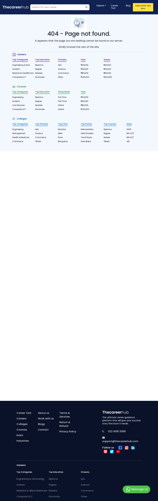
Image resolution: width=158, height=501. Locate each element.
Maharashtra (87, 129)
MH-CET (130, 133)
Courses (21, 87)
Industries (23, 441)
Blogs (41, 424)
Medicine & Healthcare (21, 73)
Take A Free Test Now (143, 7)
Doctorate (39, 77)
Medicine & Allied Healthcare (31, 491)
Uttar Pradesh (87, 133)
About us (43, 413)
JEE (128, 141)
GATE (129, 129)
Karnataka (86, 141)
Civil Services (18, 105)
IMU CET (130, 137)
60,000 (85, 69)
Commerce (63, 73)
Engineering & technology (30, 479)
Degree (38, 69)
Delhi (60, 133)
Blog (128, 6)
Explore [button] (100, 6)
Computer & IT (19, 77)
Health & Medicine (20, 137)
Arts (60, 65)
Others (38, 141)
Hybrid (61, 109)
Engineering (17, 97)
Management (18, 133)
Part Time (62, 101)
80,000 (85, 73)
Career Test (114, 7)
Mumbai (62, 129)
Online (61, 105)
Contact (43, 430)
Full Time (62, 97)
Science (62, 69)
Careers (21, 54)
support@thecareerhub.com (120, 441)
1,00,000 (85, 77)
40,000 (85, 65)
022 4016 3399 (116, 432)
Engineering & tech (21, 65)
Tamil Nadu (86, 137)
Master (107, 137)
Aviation (16, 69)
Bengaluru (63, 141)
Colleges (21, 119)
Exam (20, 435)
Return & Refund (64, 424)
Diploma (39, 65)
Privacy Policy (67, 432)
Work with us (46, 419)
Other (60, 77)
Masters (39, 73)
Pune (60, 137)
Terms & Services (64, 415)
